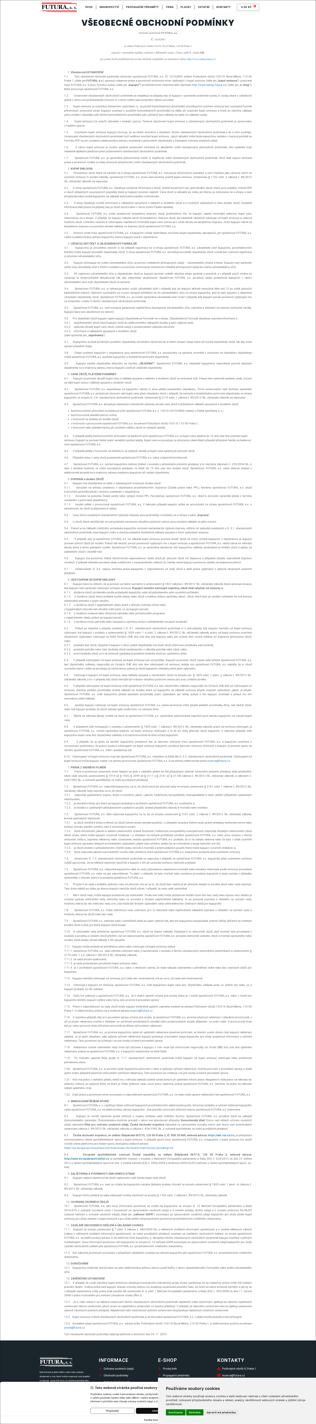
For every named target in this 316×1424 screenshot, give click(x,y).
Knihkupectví (109, 7)
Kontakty (223, 7)
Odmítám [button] (195, 1412)
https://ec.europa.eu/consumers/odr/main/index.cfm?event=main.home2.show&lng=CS (118, 1148)
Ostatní (204, 7)
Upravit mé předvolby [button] (221, 1412)
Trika (170, 7)
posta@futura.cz (74, 1327)
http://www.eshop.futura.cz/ (209, 85)
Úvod (89, 7)
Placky (186, 7)
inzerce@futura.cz (218, 760)
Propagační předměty (142, 7)
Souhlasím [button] (176, 1412)
